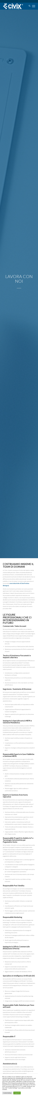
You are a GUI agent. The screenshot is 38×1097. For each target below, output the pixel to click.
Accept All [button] (17, 1093)
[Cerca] (28, 6)
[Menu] (32, 6)
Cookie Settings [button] (7, 1093)
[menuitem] (28, 6)
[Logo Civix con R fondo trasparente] (16, 6)
